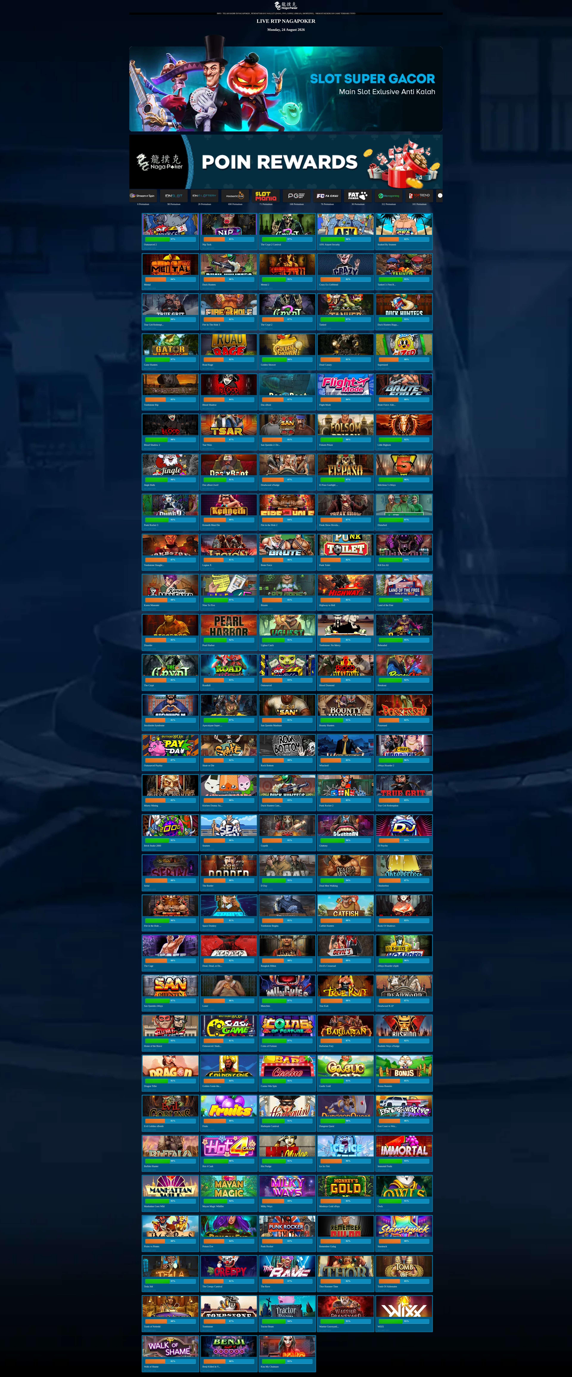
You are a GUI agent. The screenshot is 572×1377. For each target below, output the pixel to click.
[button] (440, 195)
